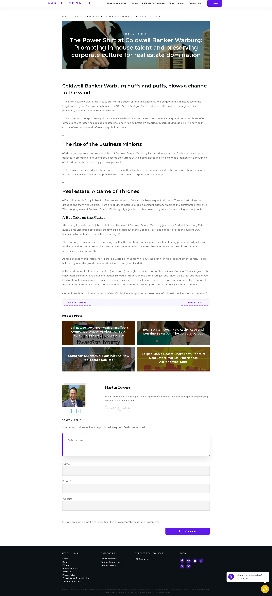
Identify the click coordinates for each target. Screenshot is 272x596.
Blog (64, 562)
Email (66, 481)
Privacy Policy (68, 575)
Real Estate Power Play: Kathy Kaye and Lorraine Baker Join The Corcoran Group (173, 333)
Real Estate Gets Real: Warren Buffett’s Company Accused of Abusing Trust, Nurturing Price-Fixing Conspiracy (98, 333)
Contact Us (144, 559)
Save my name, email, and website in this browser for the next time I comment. (112, 522)
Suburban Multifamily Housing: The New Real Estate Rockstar (98, 359)
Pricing (65, 565)
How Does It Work (71, 568)
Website (67, 498)
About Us (66, 571)
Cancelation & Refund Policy (75, 578)
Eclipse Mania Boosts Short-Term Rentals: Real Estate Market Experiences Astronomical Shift (173, 359)
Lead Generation (109, 558)
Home (65, 558)
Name (67, 463)
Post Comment (187, 531)
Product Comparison (111, 562)
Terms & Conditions (71, 581)
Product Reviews (109, 565)
